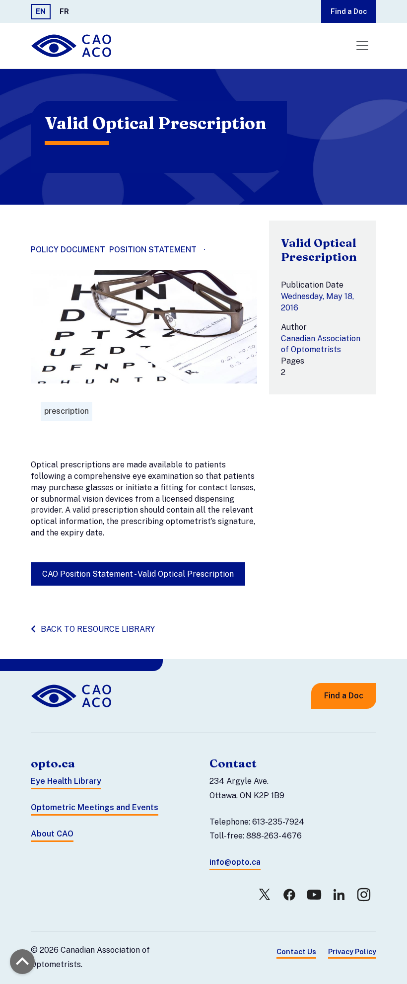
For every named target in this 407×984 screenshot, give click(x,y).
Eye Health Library (66, 781)
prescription (66, 411)
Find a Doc (349, 11)
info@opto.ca (235, 862)
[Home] (72, 46)
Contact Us (296, 951)
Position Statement (153, 249)
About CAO (52, 833)
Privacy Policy (352, 951)
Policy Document (68, 249)
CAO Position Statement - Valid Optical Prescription (138, 574)
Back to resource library (98, 629)
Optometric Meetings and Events (94, 807)
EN (41, 11)
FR (64, 11)
